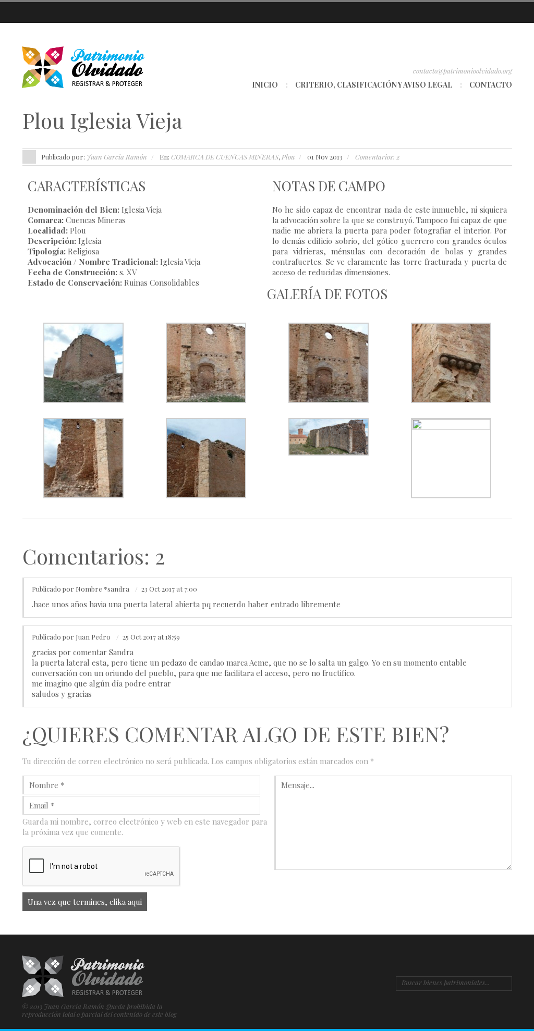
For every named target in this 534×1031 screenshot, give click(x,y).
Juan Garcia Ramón (117, 156)
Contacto (490, 85)
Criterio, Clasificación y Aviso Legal (373, 85)
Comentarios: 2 (377, 156)
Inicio (265, 85)
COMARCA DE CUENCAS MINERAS (224, 156)
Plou (288, 156)
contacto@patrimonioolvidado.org (462, 70)
